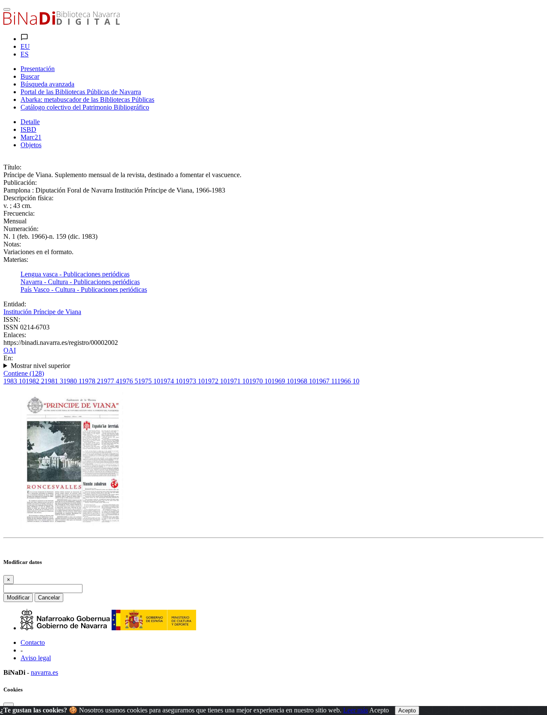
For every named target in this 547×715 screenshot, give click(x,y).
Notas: (12, 244)
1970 (260, 381)
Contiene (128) (23, 373)
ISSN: (11, 319)
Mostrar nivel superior (40, 365)
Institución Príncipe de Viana (42, 311)
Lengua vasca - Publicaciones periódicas (75, 274)
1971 (238, 381)
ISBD (28, 129)
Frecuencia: (19, 213)
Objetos (31, 144)
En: (8, 358)
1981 (53, 381)
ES (25, 54)
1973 (193, 381)
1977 (109, 381)
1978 (91, 381)
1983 (14, 381)
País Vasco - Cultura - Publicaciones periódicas (84, 289)
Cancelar (49, 597)
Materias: (15, 259)
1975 (149, 381)
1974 (171, 381)
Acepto (379, 710)
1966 (348, 381)
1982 (35, 381)
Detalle (30, 121)
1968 (305, 381)
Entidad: (14, 304)
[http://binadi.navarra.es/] (61, 22)
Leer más (355, 710)
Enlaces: (14, 334)
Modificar (18, 597)
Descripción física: (28, 198)
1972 (216, 381)
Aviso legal (36, 658)
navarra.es (44, 672)
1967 (326, 381)
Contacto (33, 642)
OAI (9, 350)
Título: (12, 167)
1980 (72, 381)
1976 (128, 381)
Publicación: (20, 182)
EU (25, 46)
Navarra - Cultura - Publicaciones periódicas (80, 281)
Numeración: (20, 228)
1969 (282, 381)
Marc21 (31, 137)
